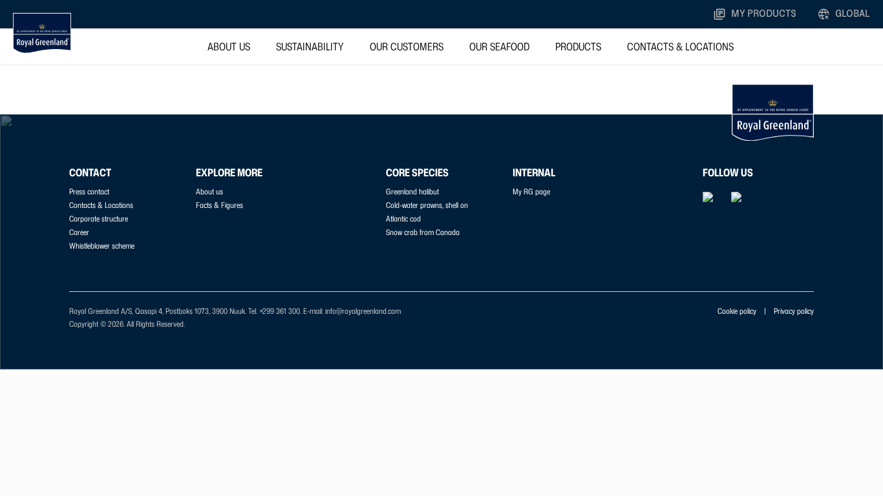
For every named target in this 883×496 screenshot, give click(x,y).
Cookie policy (737, 310)
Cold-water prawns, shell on (427, 205)
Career (79, 232)
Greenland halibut (412, 191)
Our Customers (406, 46)
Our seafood (499, 46)
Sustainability (310, 46)
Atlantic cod (403, 218)
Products (578, 46)
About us (228, 46)
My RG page (531, 191)
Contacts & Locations (680, 46)
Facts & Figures (219, 205)
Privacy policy (794, 310)
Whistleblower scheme (101, 245)
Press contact (89, 191)
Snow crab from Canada (423, 232)
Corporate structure (98, 218)
